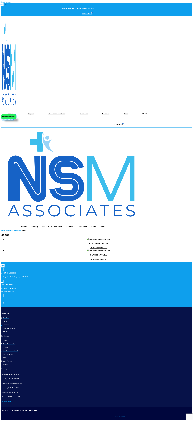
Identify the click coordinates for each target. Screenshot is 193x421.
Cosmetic (105, 114)
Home (3, 230)
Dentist (10, 114)
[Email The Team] (2, 295)
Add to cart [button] (103, 248)
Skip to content (6, 2)
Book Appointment (120, 416)
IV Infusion (84, 114)
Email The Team (7, 299)
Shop (126, 114)
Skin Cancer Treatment (56, 114)
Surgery (31, 114)
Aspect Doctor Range (13, 230)
